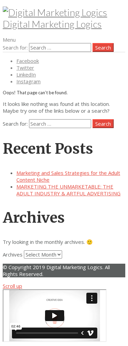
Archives (13, 254)
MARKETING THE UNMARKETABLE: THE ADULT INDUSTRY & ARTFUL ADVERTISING (68, 190)
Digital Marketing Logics (52, 24)
